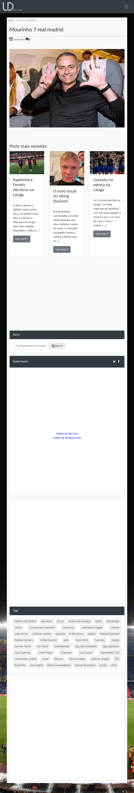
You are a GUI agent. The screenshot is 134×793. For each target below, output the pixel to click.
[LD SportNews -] (13, 6)
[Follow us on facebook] (119, 361)
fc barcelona (76, 634)
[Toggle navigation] (126, 6)
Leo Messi (42, 646)
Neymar (59, 659)
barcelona (46, 621)
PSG (117, 659)
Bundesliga (113, 621)
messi (45, 659)
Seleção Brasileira (85, 665)
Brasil (98, 621)
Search (59, 346)
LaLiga (115, 640)
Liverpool (66, 652)
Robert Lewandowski (59, 665)
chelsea (115, 627)
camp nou (68, 627)
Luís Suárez (86, 652)
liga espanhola (111, 646)
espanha (60, 634)
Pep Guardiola (77, 659)
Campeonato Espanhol (42, 627)
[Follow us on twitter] (114, 361)
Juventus (100, 640)
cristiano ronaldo (41, 634)
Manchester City (109, 652)
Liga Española (22, 652)
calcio (18, 627)
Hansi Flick (82, 640)
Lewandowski (61, 646)
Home (11, 20)
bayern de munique (80, 621)
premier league (100, 659)
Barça (60, 621)
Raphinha (20, 665)
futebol (92, 634)
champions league (92, 627)
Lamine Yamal (23, 646)
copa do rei (21, 634)
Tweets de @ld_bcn (67, 433)
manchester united (25, 659)
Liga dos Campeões (86, 646)
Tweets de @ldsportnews (67, 438)
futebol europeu (24, 640)
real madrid (36, 665)
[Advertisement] (67, 306)
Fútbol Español (48, 640)
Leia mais (21, 239)
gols (66, 640)
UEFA (114, 665)
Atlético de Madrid (25, 621)
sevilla (103, 665)
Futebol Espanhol (109, 634)
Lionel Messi (46, 652)
